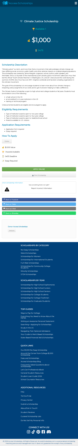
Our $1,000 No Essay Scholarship (34, 350)
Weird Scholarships (28, 253)
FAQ (22, 392)
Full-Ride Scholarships (30, 263)
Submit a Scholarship (29, 404)
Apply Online (39, 169)
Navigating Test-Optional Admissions (35, 331)
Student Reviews (28, 412)
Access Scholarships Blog (31, 362)
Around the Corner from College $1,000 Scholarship (37, 354)
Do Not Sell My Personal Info (32, 420)
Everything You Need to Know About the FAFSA (37, 317)
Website (12, 230)
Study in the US (27, 328)
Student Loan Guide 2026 (31, 376)
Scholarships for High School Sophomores (38, 285)
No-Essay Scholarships (30, 250)
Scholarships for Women (31, 256)
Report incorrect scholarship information (12, 183)
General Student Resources (32, 373)
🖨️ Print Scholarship (39, 175)
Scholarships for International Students (37, 260)
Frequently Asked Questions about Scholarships (35, 365)
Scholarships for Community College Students (35, 267)
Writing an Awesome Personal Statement (37, 321)
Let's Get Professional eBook (32, 370)
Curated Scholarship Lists (31, 416)
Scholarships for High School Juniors (35, 288)
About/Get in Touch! (29, 408)
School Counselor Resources (32, 380)
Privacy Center (27, 400)
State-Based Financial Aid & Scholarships (37, 338)
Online (7, 141)
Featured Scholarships (30, 358)
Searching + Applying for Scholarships (36, 325)
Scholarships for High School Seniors (35, 291)
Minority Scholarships (29, 271)
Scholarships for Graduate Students (35, 301)
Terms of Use (26, 396)
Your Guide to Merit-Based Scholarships (37, 334)
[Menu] (76, 3)
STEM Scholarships (28, 274)
